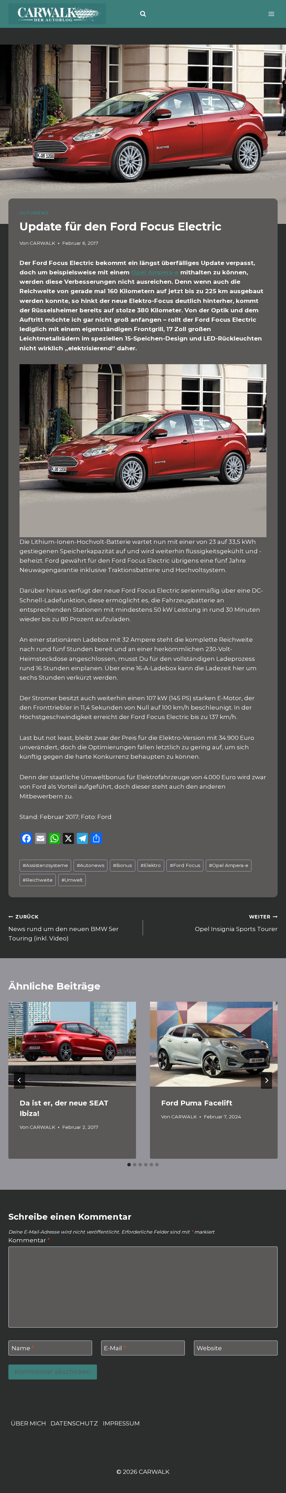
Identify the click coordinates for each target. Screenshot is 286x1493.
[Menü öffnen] (271, 13)
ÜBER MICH (28, 1423)
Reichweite (38, 880)
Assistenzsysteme (45, 865)
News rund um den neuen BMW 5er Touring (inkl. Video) (63, 928)
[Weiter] (266, 1080)
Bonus (122, 865)
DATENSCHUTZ (74, 1423)
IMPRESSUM (121, 1423)
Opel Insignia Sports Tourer (236, 923)
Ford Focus (185, 865)
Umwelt (72, 880)
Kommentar (29, 1240)
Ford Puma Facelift (196, 1103)
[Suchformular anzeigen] (143, 14)
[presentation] (72, 1044)
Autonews (90, 865)
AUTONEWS (34, 213)
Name (23, 1348)
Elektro (151, 865)
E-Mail (115, 1348)
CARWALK (42, 243)
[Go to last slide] (19, 1080)
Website (209, 1348)
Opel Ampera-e (155, 272)
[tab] (129, 1164)
